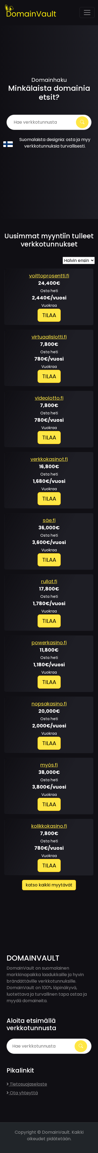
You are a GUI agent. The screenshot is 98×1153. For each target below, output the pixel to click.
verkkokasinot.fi (49, 459)
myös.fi (49, 764)
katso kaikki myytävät (49, 885)
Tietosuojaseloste (28, 1084)
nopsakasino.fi (49, 703)
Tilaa (49, 315)
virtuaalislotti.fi (49, 336)
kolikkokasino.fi (49, 826)
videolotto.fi (49, 398)
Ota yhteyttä (23, 1093)
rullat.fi (49, 581)
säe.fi (49, 520)
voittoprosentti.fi (49, 275)
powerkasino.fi (49, 642)
